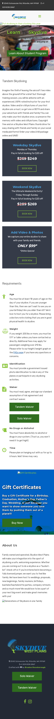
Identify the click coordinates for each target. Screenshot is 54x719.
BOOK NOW (27, 168)
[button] (4, 47)
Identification (17, 363)
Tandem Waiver (24, 407)
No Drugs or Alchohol (21, 428)
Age (11, 294)
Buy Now (17, 523)
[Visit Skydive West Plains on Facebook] (25, 702)
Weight (13, 329)
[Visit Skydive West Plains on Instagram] (30, 702)
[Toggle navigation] (40, 16)
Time (12, 448)
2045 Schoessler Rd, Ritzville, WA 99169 (21, 3)
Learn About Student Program (27, 53)
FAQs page (18, 352)
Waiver (13, 387)
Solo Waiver (24, 418)
